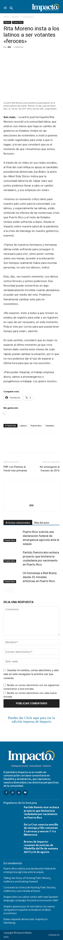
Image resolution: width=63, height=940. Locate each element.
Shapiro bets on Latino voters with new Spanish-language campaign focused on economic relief (31, 898)
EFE (9, 47)
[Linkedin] (39, 55)
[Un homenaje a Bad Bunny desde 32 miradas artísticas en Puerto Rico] (12, 577)
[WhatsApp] (31, 55)
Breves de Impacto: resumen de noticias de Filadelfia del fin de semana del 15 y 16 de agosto (41, 847)
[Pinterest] (23, 55)
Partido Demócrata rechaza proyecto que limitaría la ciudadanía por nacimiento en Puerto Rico (41, 812)
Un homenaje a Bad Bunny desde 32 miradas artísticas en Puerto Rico (40, 577)
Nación (15, 16)
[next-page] (11, 590)
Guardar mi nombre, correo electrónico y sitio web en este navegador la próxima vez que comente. (31, 674)
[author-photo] (31, 500)
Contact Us (53, 935)
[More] (47, 55)
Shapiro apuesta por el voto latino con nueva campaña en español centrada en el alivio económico (29, 910)
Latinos (23, 425)
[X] (15, 55)
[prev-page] (6, 590)
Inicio (6, 16)
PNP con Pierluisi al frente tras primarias (15, 468)
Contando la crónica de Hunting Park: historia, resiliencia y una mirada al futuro (30, 889)
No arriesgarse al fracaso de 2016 (49, 468)
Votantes (50, 425)
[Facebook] (7, 55)
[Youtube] (25, 792)
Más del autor (41, 522)
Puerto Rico (28, 16)
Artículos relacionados (18, 522)
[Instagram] (12, 792)
